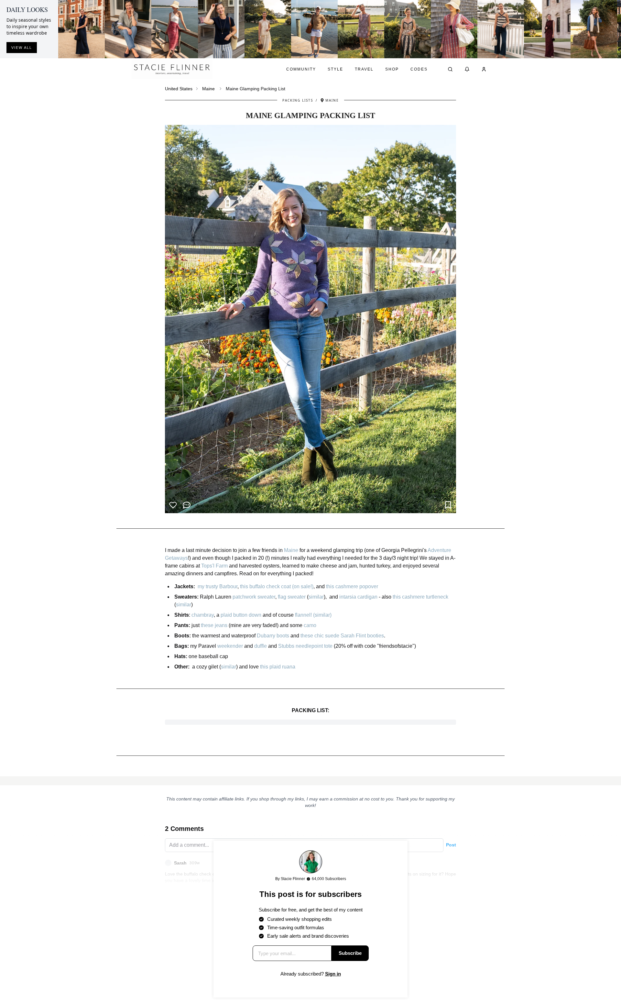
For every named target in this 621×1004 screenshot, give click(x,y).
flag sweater (292, 597)
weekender (230, 646)
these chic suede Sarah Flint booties (342, 635)
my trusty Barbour (217, 586)
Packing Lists (297, 100)
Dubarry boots (273, 635)
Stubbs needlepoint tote (305, 646)
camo (310, 625)
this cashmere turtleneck (421, 597)
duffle (260, 646)
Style (335, 69)
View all (21, 48)
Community (301, 69)
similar (316, 597)
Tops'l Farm (214, 565)
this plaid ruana (277, 666)
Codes (419, 69)
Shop (392, 69)
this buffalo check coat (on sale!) (276, 586)
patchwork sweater (254, 597)
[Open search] (450, 69)
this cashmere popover (352, 586)
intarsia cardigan (358, 597)
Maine (208, 88)
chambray (202, 615)
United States (178, 88)
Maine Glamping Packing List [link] (255, 88)
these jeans (214, 625)
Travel (364, 69)
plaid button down (241, 615)
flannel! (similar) (313, 615)
